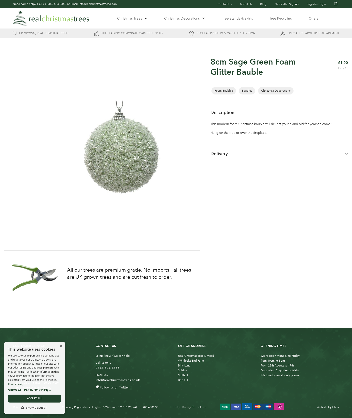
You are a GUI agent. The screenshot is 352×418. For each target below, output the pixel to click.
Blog (263, 4)
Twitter (124, 387)
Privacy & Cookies (193, 407)
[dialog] (34, 378)
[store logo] (51, 18)
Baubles (247, 90)
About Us (246, 4)
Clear (335, 407)
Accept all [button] (34, 398)
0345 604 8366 (56, 4)
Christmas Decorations (182, 18)
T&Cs (176, 407)
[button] (34, 390)
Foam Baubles (223, 90)
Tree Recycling (280, 18)
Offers (313, 18)
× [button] (60, 346)
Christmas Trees (129, 18)
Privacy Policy (15, 384)
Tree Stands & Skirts (237, 18)
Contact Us (225, 4)
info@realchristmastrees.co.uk (98, 4)
